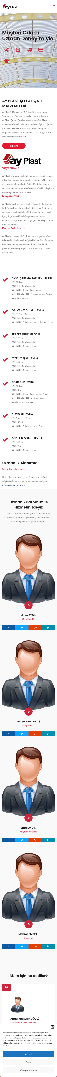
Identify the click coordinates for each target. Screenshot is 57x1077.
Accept (28, 1054)
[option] (28, 1020)
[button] (52, 1026)
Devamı (14, 145)
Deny (28, 1062)
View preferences (28, 1070)
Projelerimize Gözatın (13, 485)
